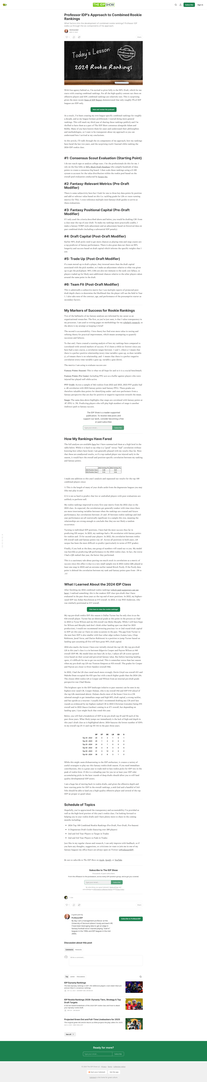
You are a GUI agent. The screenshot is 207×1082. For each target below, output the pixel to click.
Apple (101, 860)
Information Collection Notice (102, 889)
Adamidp (80, 990)
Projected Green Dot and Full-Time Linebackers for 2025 (92, 1019)
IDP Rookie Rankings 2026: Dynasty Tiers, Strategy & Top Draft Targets (92, 1001)
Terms (110, 1067)
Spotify (108, 860)
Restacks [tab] (78, 950)
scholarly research (131, 322)
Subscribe (189, 5)
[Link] (61, 158)
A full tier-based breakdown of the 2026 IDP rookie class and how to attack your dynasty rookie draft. (92, 1006)
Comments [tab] (69, 950)
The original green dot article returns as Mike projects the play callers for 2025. (93, 1022)
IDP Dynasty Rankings (75, 982)
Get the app (114, 1072)
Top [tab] (67, 977)
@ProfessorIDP (126, 849)
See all (68, 1034)
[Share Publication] (180, 5)
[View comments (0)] (74, 37)
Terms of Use (114, 887)
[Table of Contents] (2, 541)
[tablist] (73, 949)
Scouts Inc (102, 176)
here (94, 444)
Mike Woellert (78, 1025)
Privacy (103, 1067)
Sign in (200, 5)
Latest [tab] (72, 977)
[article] (103, 988)
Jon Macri (89, 990)
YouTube (118, 860)
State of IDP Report (93, 100)
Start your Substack (97, 1072)
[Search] (176, 5)
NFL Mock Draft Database (98, 167)
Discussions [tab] (81, 977)
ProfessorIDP (73, 30)
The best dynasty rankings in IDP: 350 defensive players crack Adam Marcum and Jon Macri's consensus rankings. (93, 987)
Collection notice (119, 1067)
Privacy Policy (119, 889)
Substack (93, 1077)
